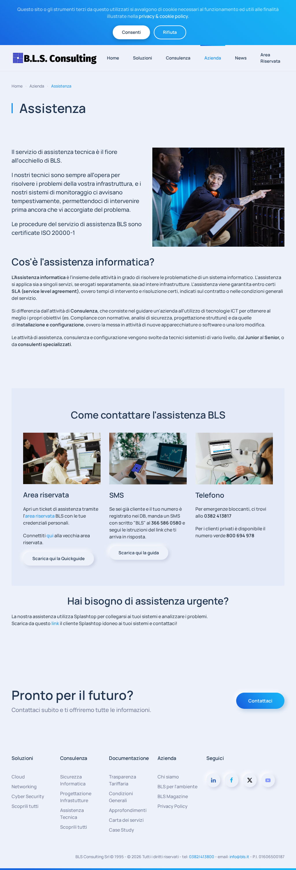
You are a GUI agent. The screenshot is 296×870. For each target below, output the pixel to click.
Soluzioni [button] (142, 58)
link (55, 623)
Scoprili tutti (25, 806)
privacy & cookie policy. (164, 16)
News (241, 58)
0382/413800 (201, 856)
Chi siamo (168, 777)
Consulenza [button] (178, 58)
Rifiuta (170, 32)
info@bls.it (239, 856)
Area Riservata (270, 58)
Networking (24, 786)
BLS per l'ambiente (177, 786)
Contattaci (260, 701)
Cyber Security (28, 796)
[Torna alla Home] (57, 58)
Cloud (18, 777)
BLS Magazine (173, 796)
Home (113, 58)
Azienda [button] (212, 58)
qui (50, 535)
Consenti (131, 32)
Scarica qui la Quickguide (58, 558)
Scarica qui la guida (139, 553)
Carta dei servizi (126, 820)
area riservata (40, 516)
